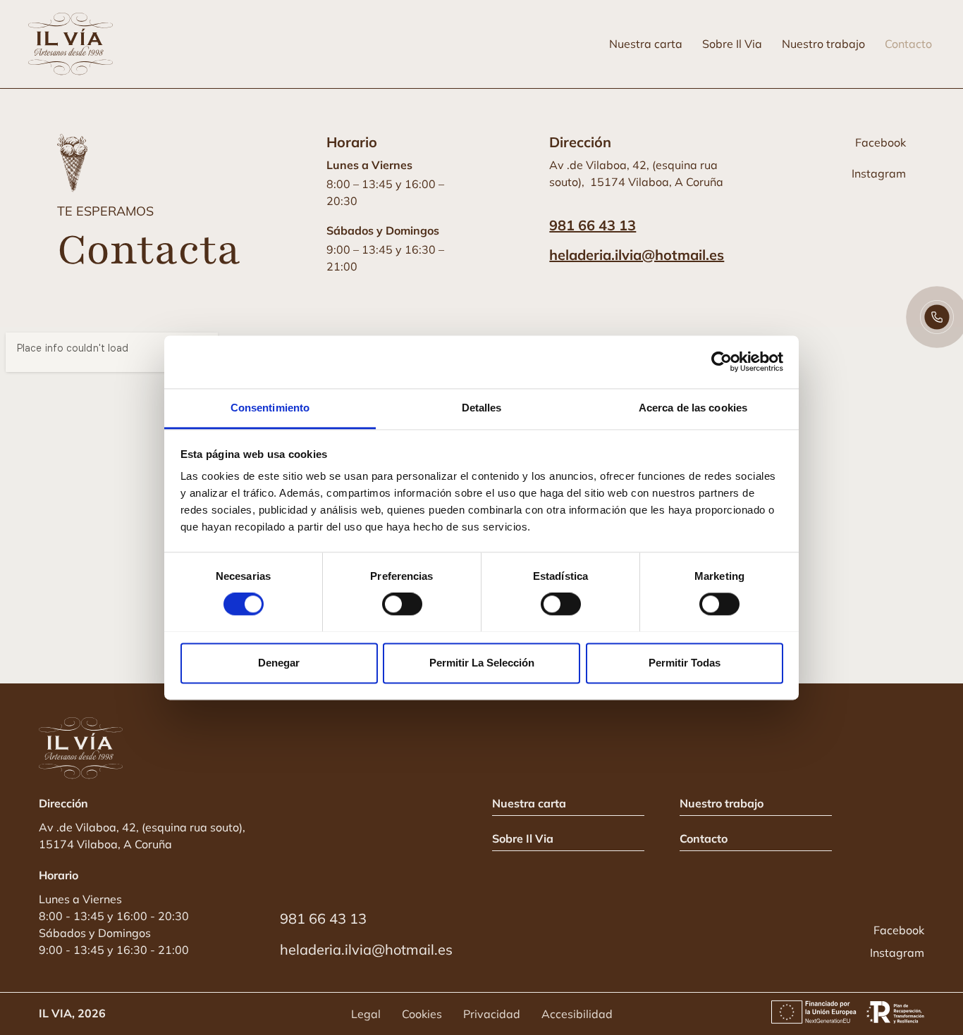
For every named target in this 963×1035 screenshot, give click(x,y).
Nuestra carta (645, 44)
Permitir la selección (481, 663)
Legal (366, 1014)
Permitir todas (684, 663)
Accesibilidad (577, 1014)
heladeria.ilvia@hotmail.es (636, 255)
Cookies (422, 1014)
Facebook (880, 142)
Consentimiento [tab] (270, 408)
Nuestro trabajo (823, 44)
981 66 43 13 (592, 225)
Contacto (908, 44)
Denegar (279, 663)
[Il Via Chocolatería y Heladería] (74, 44)
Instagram (879, 173)
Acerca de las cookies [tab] (693, 408)
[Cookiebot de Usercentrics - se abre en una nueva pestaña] (721, 361)
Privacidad (491, 1014)
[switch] (402, 604)
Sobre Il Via (732, 44)
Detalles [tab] (482, 408)
